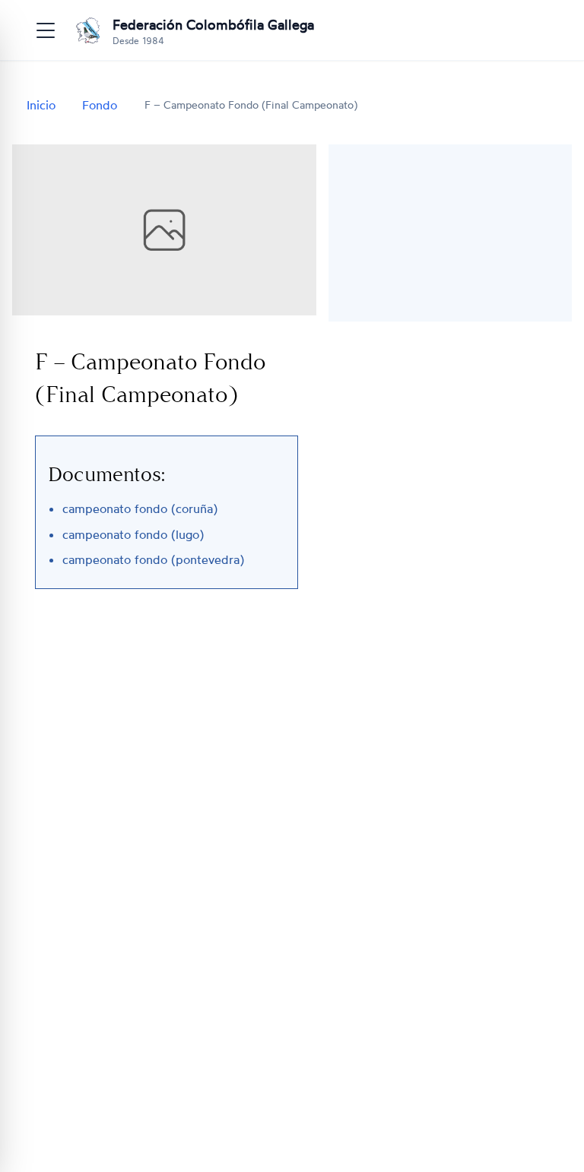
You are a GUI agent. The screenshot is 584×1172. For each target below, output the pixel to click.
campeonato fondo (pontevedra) (153, 559)
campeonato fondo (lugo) (133, 534)
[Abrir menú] (45, 30)
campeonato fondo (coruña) (139, 508)
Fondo (99, 104)
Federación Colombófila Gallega (213, 24)
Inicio (41, 104)
